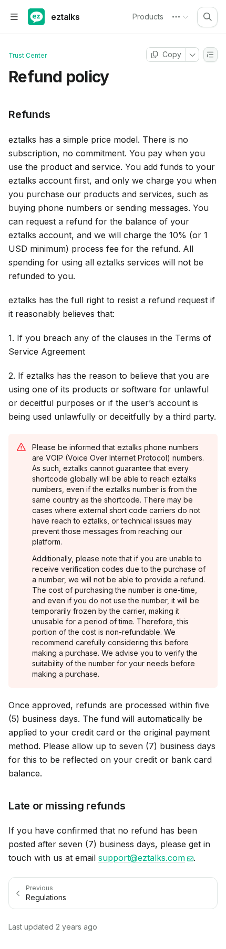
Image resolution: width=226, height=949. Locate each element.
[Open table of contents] (14, 17)
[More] (192, 54)
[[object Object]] (207, 17)
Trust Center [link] (27, 55)
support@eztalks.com (141, 857)
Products (147, 16)
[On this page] (210, 54)
